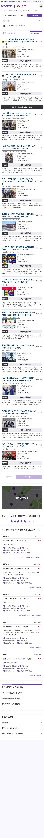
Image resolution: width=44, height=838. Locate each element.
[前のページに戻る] (3, 15)
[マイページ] (41, 6)
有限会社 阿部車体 (35, 587)
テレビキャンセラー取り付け (15, 26)
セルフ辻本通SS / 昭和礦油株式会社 (31, 557)
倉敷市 (36, 10)
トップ (3, 10)
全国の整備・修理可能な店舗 (17, 10)
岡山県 (30, 10)
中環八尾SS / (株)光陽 (35, 675)
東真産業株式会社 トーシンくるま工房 (30, 615)
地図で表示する (36, 33)
